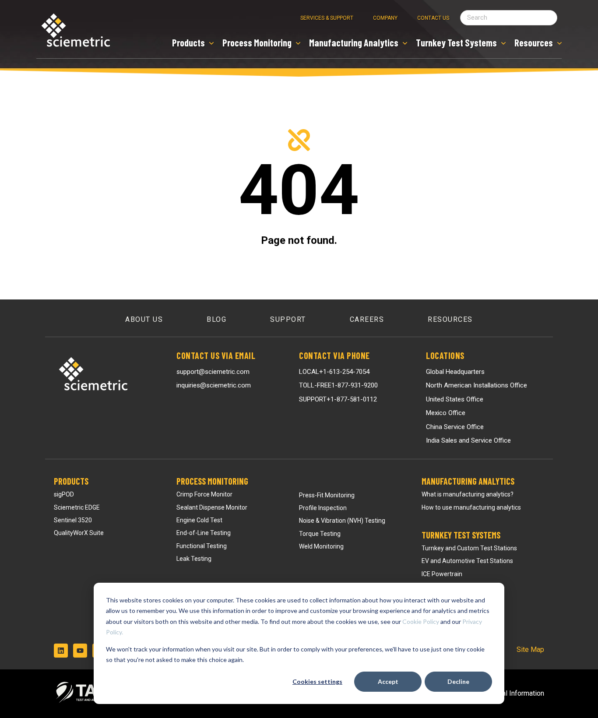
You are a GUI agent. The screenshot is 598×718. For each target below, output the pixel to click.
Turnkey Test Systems (461, 535)
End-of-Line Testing (203, 532)
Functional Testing (201, 545)
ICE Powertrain (442, 573)
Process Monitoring (212, 481)
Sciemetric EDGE (77, 507)
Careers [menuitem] (367, 319)
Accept (388, 681)
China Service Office (455, 427)
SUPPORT (338, 399)
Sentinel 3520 (73, 520)
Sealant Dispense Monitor (211, 507)
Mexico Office (445, 413)
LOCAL (334, 372)
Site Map (530, 649)
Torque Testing (320, 533)
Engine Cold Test (199, 520)
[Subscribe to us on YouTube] (80, 651)
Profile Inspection (323, 507)
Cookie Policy (420, 621)
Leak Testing (193, 558)
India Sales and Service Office (468, 440)
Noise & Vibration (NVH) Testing (342, 520)
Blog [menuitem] (216, 319)
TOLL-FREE (338, 385)
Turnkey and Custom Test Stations (469, 548)
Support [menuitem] (288, 319)
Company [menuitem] (385, 18)
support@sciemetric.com (213, 372)
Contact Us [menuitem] (433, 18)
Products (71, 481)
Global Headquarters (455, 372)
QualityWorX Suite (79, 532)
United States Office (454, 399)
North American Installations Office (476, 385)
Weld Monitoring (321, 546)
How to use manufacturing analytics (471, 507)
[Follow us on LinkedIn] (61, 651)
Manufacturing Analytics (468, 481)
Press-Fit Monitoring (327, 495)
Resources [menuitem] (450, 319)
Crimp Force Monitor (204, 494)
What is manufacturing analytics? (468, 494)
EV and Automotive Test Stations (467, 560)
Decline (458, 681)
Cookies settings (317, 681)
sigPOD (64, 494)
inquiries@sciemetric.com (213, 385)
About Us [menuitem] (144, 319)
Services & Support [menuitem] (326, 18)
